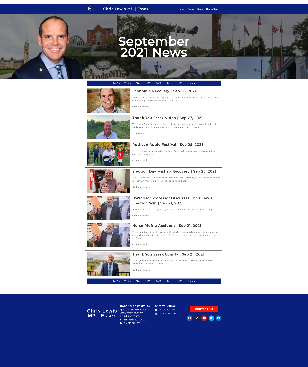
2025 (126, 83)
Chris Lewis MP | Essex (126, 9)
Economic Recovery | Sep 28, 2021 (164, 91)
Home (181, 9)
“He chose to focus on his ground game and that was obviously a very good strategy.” (173, 209)
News (200, 9)
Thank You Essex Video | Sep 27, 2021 (167, 118)
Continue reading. (141, 107)
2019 (190, 83)
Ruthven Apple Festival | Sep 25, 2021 (167, 145)
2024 (137, 83)
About (191, 9)
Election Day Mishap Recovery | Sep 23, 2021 (174, 171)
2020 (179, 83)
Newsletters (212, 9)
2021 (169, 83)
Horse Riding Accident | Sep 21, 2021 (166, 226)
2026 (115, 83)
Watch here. (138, 133)
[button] (116, 83)
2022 (158, 83)
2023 (147, 83)
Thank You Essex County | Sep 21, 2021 (168, 254)
